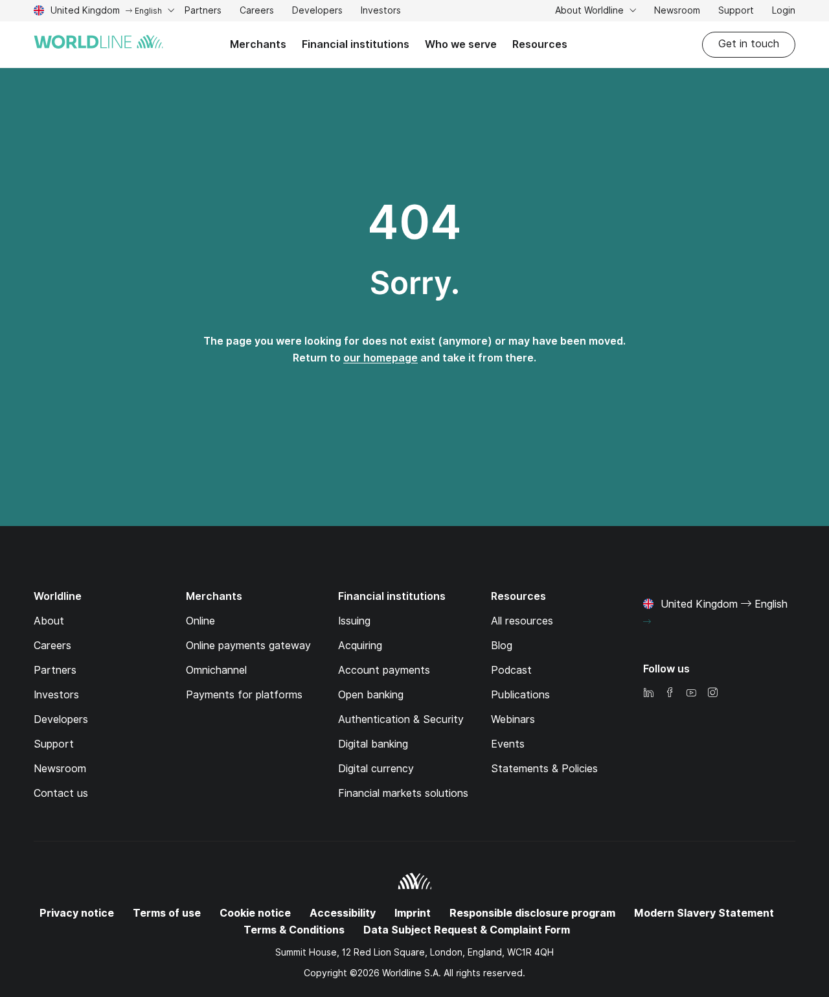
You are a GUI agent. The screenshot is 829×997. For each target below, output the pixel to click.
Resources (539, 44)
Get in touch (748, 44)
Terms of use (167, 913)
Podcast (511, 670)
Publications (520, 695)
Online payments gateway (248, 645)
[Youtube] (691, 693)
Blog (501, 645)
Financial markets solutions (403, 793)
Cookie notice (255, 913)
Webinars (513, 719)
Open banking (370, 695)
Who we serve (461, 44)
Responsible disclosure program (532, 913)
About (49, 621)
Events (508, 744)
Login (783, 10)
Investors (381, 12)
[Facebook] (669, 693)
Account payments (384, 670)
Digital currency (376, 768)
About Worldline (590, 10)
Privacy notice (77, 913)
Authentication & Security (401, 719)
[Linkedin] (648, 693)
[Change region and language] (647, 622)
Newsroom (677, 10)
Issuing (354, 621)
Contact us (61, 793)
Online (200, 621)
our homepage (380, 358)
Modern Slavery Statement (704, 913)
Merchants (258, 44)
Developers (317, 12)
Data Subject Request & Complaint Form (466, 930)
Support (736, 12)
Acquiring (360, 645)
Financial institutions (355, 44)
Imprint (412, 913)
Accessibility (343, 913)
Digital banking (373, 744)
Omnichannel (216, 670)
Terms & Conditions (294, 930)
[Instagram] (712, 693)
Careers (257, 12)
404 (414, 222)
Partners (203, 10)
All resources (522, 621)
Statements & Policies (544, 768)
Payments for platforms (244, 695)
